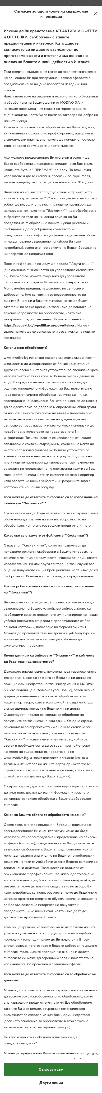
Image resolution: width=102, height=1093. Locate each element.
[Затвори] (95, 13)
